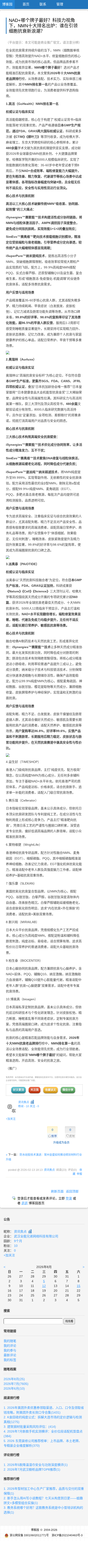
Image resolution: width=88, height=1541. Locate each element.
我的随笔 (10, 1341)
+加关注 (11, 1119)
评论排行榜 (11, 1455)
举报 (79, 1174)
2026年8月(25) (14, 1379)
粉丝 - (23, 1106)
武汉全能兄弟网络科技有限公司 (36, 1236)
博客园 (7, 4)
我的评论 (10, 1345)
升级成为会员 (61, 1142)
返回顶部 (72, 1191)
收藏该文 (50, 1089)
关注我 (34, 1089)
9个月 (18, 1241)
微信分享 (68, 1089)
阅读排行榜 (11, 1398)
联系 (42, 4)
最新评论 (10, 1355)
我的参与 (10, 1350)
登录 (69, 1198)
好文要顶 (18, 1089)
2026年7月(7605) (16, 1384)
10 (16, 1246)
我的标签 (10, 1360)
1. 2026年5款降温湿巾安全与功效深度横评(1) (36, 1465)
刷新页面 (57, 1191)
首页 (26, 4)
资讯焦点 (23, 1102)
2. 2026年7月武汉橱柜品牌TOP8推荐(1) (32, 1469)
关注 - (34, 1106)
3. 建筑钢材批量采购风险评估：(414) (30, 1426)
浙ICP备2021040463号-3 (67, 1535)
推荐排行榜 (11, 1479)
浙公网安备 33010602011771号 (29, 1535)
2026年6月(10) (14, 1388)
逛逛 (24, 1203)
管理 (59, 4)
